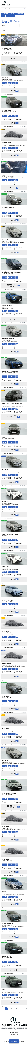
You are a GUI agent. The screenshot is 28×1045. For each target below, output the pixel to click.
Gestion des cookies (14, 1034)
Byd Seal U (12, 13)
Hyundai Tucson (20, 13)
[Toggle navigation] (25, 3)
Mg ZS (3, 16)
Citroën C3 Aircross (10, 16)
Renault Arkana (5, 13)
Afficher (3, 30)
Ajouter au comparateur (8, 61)
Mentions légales (14, 1032)
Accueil (14, 1029)
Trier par (3, 25)
